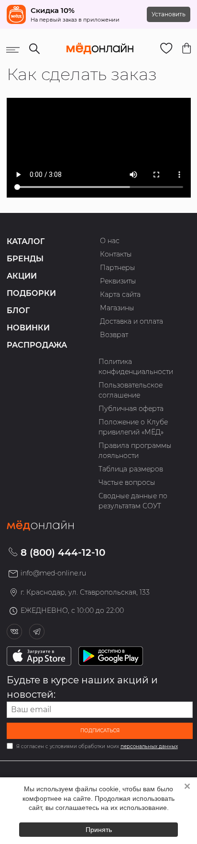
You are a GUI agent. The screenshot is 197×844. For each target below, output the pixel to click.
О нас (110, 240)
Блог (18, 310)
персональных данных (149, 746)
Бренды (25, 258)
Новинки (28, 327)
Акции (22, 276)
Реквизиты (118, 281)
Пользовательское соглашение (130, 390)
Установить (169, 14)
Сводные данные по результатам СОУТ (132, 501)
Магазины (117, 308)
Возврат (114, 334)
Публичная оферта (131, 408)
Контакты (116, 254)
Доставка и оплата (131, 321)
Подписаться (100, 730)
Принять (99, 829)
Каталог (25, 241)
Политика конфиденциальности (135, 366)
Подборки (31, 293)
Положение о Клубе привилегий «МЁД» (133, 427)
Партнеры (117, 267)
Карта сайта (120, 294)
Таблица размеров (130, 469)
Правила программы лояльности (135, 450)
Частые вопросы (126, 482)
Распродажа (37, 345)
